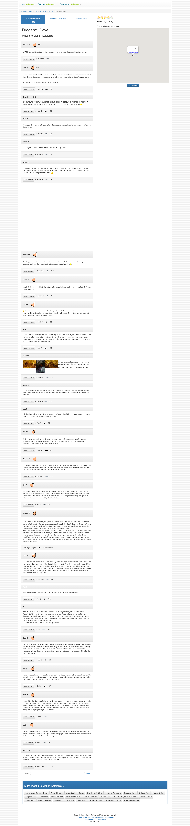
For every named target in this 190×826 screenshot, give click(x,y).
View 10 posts (29, 59)
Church (81, 793)
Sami (31, 11)
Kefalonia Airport (57, 797)
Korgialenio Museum (73, 797)
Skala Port (70, 800)
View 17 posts (29, 377)
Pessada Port (30, 800)
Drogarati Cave (31, 797)
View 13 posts (29, 348)
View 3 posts (28, 111)
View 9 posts (28, 599)
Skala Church (58, 800)
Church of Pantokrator (113, 793)
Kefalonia (24, 11)
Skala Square (81, 800)
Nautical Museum (146, 797)
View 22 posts (29, 322)
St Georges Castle (96, 800)
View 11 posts (29, 89)
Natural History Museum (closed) (125, 797)
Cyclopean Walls (130, 793)
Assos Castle (70, 793)
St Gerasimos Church (113, 800)
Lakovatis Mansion (90, 797)
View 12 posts (29, 450)
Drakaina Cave (144, 793)
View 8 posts (28, 271)
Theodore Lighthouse (131, 800)
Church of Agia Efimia (94, 793)
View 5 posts (28, 476)
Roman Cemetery (44, 800)
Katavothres (44, 797)
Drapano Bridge (158, 793)
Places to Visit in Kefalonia (44, 11)
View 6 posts (28, 154)
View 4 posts (28, 743)
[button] (47, 4)
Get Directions (133, 85)
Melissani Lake (105, 797)
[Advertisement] (57, 218)
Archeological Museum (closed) (37, 793)
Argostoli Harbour (57, 793)
